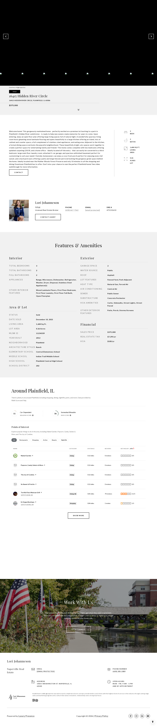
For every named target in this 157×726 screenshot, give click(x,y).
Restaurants (24, 440)
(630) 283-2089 (119, 671)
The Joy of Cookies (27, 475)
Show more (78, 515)
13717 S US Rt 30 (27, 495)
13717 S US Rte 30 (27, 504)
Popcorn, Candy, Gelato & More (32, 465)
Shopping (36, 440)
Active (46, 440)
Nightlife (65, 440)
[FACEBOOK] (130, 716)
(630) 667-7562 (71, 210)
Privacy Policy (101, 716)
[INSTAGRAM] (136, 716)
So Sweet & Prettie (27, 484)
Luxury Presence (26, 716)
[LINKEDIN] (142, 716)
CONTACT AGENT (48, 217)
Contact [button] (18, 172)
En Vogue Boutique (27, 502)
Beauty (55, 440)
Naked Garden (26, 456)
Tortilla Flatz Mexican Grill (30, 492)
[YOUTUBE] (148, 716)
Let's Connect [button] (78, 629)
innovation (72, 695)
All (15, 440)
